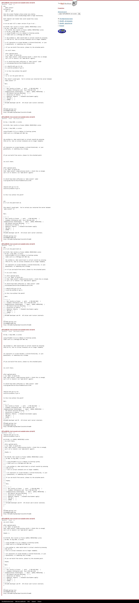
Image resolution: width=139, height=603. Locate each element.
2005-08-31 (4, 520)
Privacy (39, 601)
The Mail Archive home (66, 18)
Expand (62, 25)
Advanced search (62, 11)
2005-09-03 (4, 331)
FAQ (28, 601)
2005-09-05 (4, 4)
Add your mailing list (20, 601)
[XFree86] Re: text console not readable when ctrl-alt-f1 (18, 2)
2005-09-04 (4, 245)
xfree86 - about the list (66, 23)
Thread (10, 4)
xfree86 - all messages (66, 21)
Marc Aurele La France (19, 118)
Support (34, 601)
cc (14, 4)
